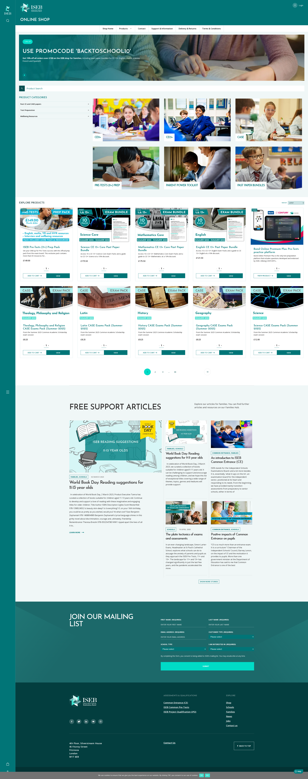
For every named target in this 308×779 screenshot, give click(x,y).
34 (175, 372)
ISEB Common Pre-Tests (176, 707)
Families (230, 711)
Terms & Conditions (211, 28)
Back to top (245, 746)
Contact (142, 28)
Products (123, 28)
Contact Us (169, 743)
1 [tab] (24, 75)
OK (201, 775)
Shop (228, 702)
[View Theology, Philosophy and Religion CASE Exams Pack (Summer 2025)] (46, 287)
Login (301, 5)
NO (207, 775)
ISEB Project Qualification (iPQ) (180, 711)
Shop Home (108, 28)
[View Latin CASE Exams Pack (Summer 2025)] (104, 287)
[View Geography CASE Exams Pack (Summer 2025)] (219, 287)
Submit (206, 666)
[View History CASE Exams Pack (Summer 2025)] (161, 287)
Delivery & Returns (187, 28)
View (58, 276)
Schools (230, 707)
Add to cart (33, 276)
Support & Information (162, 28)
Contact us (231, 725)
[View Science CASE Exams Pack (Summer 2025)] (277, 287)
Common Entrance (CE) (176, 702)
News (229, 716)
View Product (264, 276)
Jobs (228, 721)
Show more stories (209, 581)
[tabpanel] (161, 59)
